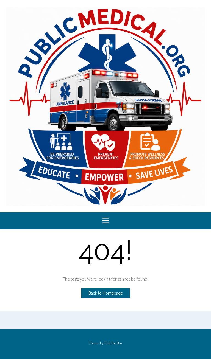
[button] (105, 220)
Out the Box (113, 343)
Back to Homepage (105, 293)
